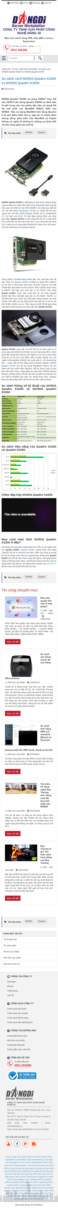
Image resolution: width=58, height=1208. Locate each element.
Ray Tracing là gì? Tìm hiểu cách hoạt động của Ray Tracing (46, 854)
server (8, 1157)
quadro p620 (32, 1196)
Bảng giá (36, 3)
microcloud (32, 1177)
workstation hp (38, 1160)
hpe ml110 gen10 (19, 1190)
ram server (47, 1174)
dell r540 (48, 1193)
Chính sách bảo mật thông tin (20, 1022)
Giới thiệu (14, 3)
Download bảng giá (15, 1045)
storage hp (15, 1162)
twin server (20, 1177)
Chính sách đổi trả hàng (17, 1018)
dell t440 (12, 1196)
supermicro (43, 1177)
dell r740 (9, 1193)
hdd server (10, 1177)
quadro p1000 (46, 1182)
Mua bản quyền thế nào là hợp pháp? (46, 602)
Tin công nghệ (9, 945)
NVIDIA (28, 132)
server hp (36, 1157)
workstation (10, 1160)
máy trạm (37, 1185)
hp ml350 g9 (35, 1174)
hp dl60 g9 (37, 1171)
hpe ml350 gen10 (36, 1190)
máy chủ (16, 1157)
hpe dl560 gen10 (35, 1188)
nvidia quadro (20, 1165)
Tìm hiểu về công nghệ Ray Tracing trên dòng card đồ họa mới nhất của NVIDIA (45, 795)
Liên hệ (47, 3)
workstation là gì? (22, 1179)
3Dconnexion (34, 1165)
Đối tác (10, 986)
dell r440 (39, 1193)
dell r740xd (19, 1193)
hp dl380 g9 (13, 1171)
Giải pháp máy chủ (11, 964)
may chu (45, 1165)
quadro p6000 (37, 1179)
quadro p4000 (18, 1182)
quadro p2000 (32, 1182)
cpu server (25, 1162)
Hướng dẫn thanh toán (17, 1036)
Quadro (41, 132)
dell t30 (42, 1196)
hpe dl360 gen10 (19, 1188)
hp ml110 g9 (10, 1174)
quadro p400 (25, 1185)
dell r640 (49, 1190)
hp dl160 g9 (27, 1168)
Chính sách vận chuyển (17, 1013)
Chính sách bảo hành (16, 1009)
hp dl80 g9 (47, 1171)
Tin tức (25, 3)
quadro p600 (12, 1185)
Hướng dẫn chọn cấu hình (18, 1049)
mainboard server (39, 1162)
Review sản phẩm (11, 952)
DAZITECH (51, 564)
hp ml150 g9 (23, 1174)
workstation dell (23, 1160)
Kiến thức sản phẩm (28, 69)
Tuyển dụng (12, 991)
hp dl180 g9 (39, 1168)
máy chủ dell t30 (36, 1199)
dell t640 (21, 1196)
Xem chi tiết (13, 641)
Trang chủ (6, 69)
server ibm (46, 1157)
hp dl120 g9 (15, 1168)
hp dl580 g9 (25, 1171)
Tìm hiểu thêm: (14, 133)
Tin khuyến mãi (10, 939)
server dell (26, 1157)
